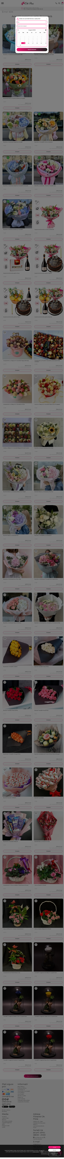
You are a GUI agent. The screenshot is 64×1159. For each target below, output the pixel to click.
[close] (46, 19)
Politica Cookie (35, 1151)
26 (28, 43)
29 (41, 43)
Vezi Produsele (32, 49)
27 (32, 43)
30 (46, 43)
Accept (54, 1147)
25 (24, 43)
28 (37, 43)
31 (20, 45)
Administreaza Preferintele (54, 1154)
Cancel (54, 1150)
